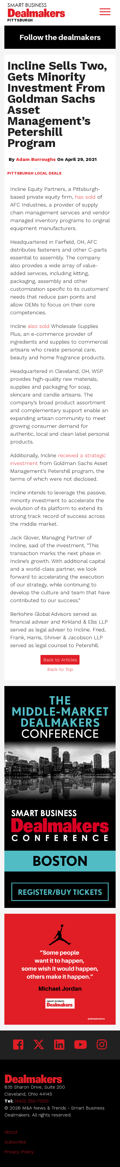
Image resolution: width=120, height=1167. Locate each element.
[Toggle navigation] (105, 13)
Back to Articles (60, 660)
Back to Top (60, 669)
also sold (39, 326)
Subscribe (15, 1142)
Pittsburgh (20, 173)
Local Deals (48, 173)
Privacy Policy (19, 1152)
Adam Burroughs (36, 159)
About (10, 1132)
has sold (85, 197)
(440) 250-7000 (32, 1101)
